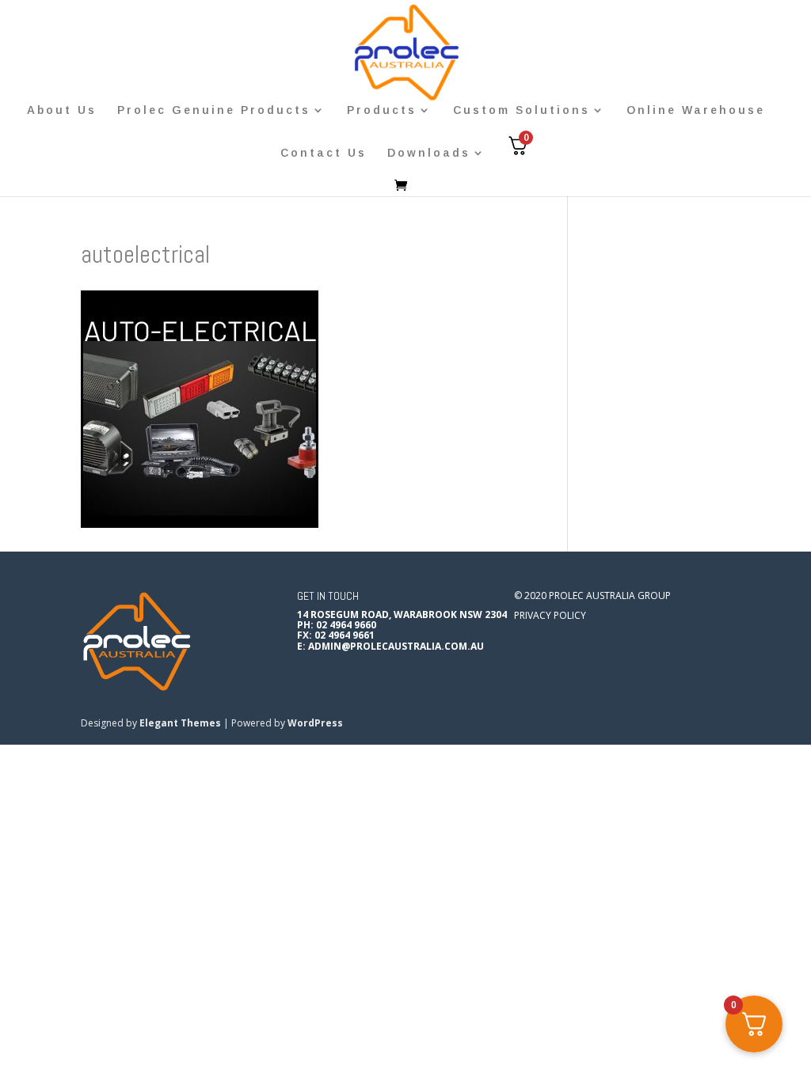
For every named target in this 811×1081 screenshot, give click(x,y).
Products (382, 110)
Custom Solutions (521, 110)
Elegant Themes (180, 723)
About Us (62, 110)
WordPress (315, 723)
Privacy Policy (550, 615)
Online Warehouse (695, 110)
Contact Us (323, 153)
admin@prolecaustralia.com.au (396, 646)
